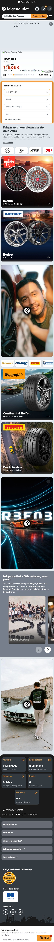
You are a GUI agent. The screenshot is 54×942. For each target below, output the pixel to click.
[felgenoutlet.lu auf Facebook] (5, 912)
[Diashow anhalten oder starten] (4, 75)
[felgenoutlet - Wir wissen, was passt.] (15, 8)
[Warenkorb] (49, 8)
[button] (27, 824)
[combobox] (27, 92)
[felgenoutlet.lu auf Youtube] (20, 912)
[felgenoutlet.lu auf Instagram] (13, 912)
